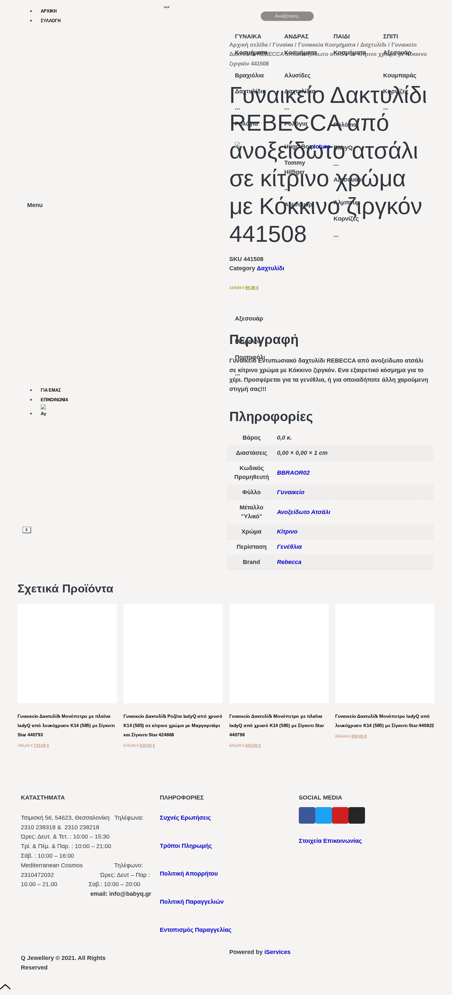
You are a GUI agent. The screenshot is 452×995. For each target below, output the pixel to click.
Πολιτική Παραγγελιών (192, 901)
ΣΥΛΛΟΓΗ (51, 20)
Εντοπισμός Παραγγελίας (195, 930)
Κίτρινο (287, 531)
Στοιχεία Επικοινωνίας (330, 841)
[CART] (338, 16)
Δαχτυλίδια (250, 91)
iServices (277, 952)
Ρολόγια (246, 123)
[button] (394, 19)
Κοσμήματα (251, 52)
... (237, 107)
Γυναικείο (290, 492)
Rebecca (289, 562)
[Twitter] (323, 815)
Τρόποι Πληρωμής (186, 846)
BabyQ (343, 147)
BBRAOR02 (293, 472)
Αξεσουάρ (249, 318)
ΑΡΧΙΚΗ (49, 11)
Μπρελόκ (248, 341)
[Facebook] (307, 815)
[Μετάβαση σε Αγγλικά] (102, 411)
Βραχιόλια (249, 75)
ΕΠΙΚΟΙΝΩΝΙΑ (54, 399)
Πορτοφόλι (250, 357)
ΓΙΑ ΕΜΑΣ (51, 390)
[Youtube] (340, 815)
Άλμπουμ (347, 202)
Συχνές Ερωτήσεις (185, 817)
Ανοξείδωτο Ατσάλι (303, 512)
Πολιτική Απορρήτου (189, 873)
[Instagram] (356, 815)
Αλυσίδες (297, 75)
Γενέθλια (289, 546)
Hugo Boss (300, 146)
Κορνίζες (346, 218)
